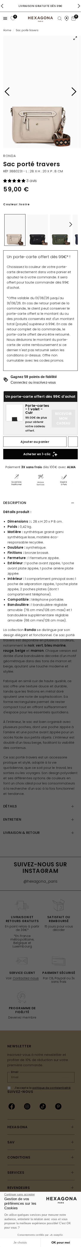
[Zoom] (40, 92)
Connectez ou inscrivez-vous (33, 382)
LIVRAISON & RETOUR (21, 832)
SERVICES (15, 1172)
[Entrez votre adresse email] (68, 1077)
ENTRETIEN (12, 819)
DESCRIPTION (14, 502)
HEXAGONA (17, 1127)
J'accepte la (42, 1088)
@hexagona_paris (40, 881)
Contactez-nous (26, 978)
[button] (14, 180)
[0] (12, 18)
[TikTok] (42, 1106)
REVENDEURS (18, 1187)
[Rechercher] (60, 18)
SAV (11, 1142)
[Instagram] (27, 1106)
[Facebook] (11, 1106)
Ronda (9, 155)
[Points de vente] (66, 18)
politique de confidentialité (51, 1088)
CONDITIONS (18, 1157)
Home (7, 30)
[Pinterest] (58, 1106)
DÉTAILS (10, 806)
